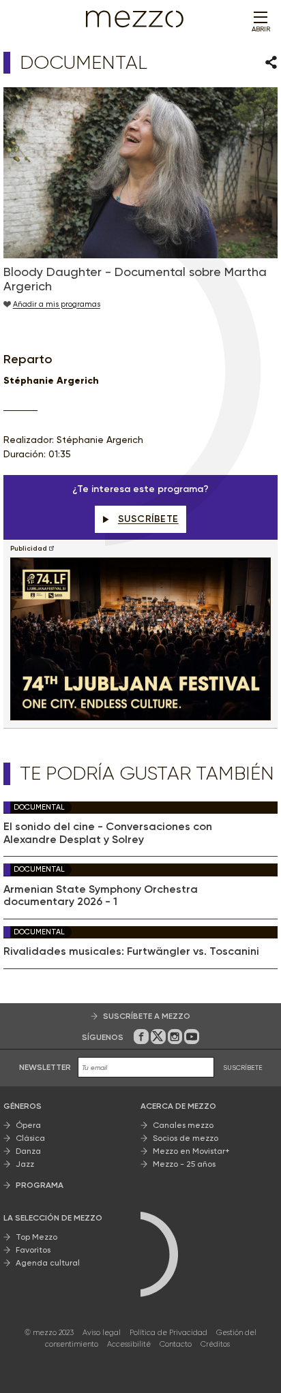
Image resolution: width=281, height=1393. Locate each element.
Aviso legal (102, 1332)
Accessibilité (129, 1344)
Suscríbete (148, 519)
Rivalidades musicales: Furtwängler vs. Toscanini (131, 951)
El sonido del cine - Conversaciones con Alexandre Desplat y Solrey (107, 833)
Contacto (176, 1344)
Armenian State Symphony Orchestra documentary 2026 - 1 (100, 895)
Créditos (215, 1344)
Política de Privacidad (168, 1332)
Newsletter (45, 1067)
